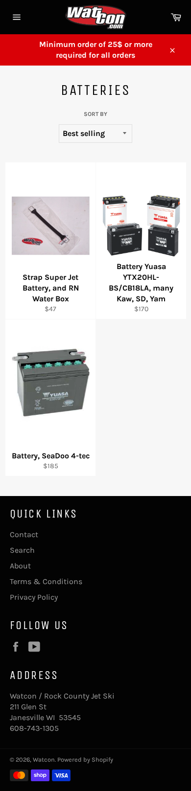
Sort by (95, 114)
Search (22, 550)
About (20, 565)
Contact (24, 534)
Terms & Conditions (46, 581)
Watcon (44, 759)
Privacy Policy (34, 597)
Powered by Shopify (85, 759)
